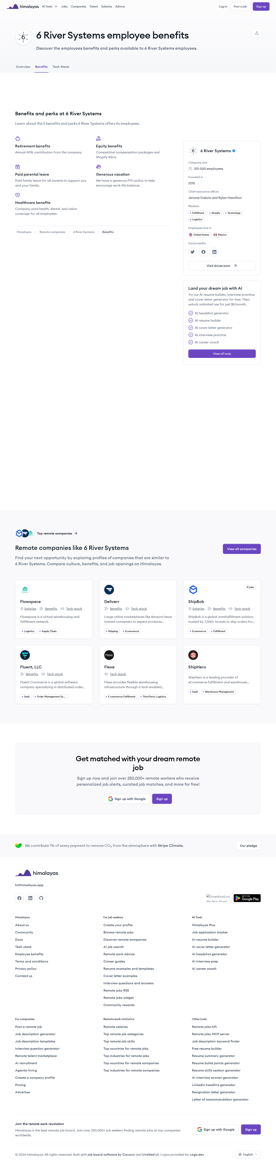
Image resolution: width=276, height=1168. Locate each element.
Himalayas (24, 232)
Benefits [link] (108, 232)
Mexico (222, 234)
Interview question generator (37, 1048)
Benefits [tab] (41, 67)
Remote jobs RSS (116, 990)
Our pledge (248, 846)
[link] (24, 232)
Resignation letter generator (213, 1092)
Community (24, 932)
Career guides (114, 961)
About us (22, 925)
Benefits (48, 609)
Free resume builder (207, 1048)
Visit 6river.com (218, 266)
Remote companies (52, 232)
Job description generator (35, 1034)
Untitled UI (150, 1154)
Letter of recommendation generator (220, 1099)
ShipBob (196, 601)
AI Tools (47, 6)
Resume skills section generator (216, 1070)
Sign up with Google (130, 799)
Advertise (22, 1092)
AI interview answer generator (215, 1078)
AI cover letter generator (211, 947)
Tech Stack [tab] (61, 67)
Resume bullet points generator (216, 1063)
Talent (94, 6)
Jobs (64, 6)
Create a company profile (35, 1078)
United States (201, 234)
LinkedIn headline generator (213, 1085)
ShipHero (197, 666)
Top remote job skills (119, 1041)
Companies (78, 6)
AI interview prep (205, 961)
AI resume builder (205, 939)
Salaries (106, 6)
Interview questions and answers (128, 983)
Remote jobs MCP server (210, 1034)
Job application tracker (210, 932)
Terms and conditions (31, 961)
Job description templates (35, 1041)
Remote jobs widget (118, 998)
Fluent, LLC (31, 666)
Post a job (240, 6)
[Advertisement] (92, 95)
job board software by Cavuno (111, 1154)
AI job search (113, 947)
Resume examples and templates (128, 969)
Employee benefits (29, 954)
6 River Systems (83, 232)
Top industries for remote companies (131, 1070)
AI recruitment (26, 1063)
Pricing (20, 1085)
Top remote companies (54, 533)
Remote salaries (115, 1027)
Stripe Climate (170, 845)
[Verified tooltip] (233, 150)
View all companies (242, 549)
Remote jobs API (204, 1027)
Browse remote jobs (118, 932)
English (248, 1154)
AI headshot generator (209, 954)
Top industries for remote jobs (126, 1056)
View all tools (222, 353)
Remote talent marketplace (36, 1056)
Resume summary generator (213, 1056)
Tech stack (71, 609)
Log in (223, 6)
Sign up (261, 6)
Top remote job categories (123, 1034)
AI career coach (204, 969)
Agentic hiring (26, 1070)
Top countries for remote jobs (126, 1048)
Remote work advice (119, 954)
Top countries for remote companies (131, 1063)
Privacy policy (26, 969)
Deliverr (111, 601)
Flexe (109, 666)
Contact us (23, 976)
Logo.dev (197, 1154)
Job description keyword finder (216, 1041)
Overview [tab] (23, 67)
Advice (120, 6)
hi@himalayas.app (29, 885)
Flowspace (30, 601)
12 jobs (250, 587)
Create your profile (118, 925)
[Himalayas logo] (22, 6)
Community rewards (119, 1005)
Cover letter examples (120, 976)
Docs (19, 939)
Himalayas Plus (203, 925)
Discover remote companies (124, 939)
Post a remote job (28, 1027)
